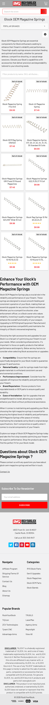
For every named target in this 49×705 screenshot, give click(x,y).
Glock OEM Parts (34, 583)
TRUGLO (29, 615)
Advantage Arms (9, 634)
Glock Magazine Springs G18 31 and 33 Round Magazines (12, 181)
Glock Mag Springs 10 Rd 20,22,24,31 (36, 218)
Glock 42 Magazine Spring (37, 105)
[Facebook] (16, 544)
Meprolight (30, 629)
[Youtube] (27, 544)
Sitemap (6, 595)
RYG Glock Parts (34, 568)
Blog (4, 586)
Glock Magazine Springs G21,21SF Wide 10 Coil (12, 218)
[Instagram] (32, 544)
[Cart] (45, 3)
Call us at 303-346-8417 (24, 537)
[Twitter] (10, 544)
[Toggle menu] (3, 3)
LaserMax (30, 620)
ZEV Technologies (10, 624)
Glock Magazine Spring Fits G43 (12, 105)
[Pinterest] (21, 544)
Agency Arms (31, 624)
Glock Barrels (32, 587)
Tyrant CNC (7, 629)
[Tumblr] (38, 544)
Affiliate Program (9, 568)
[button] (45, 34)
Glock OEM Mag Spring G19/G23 (12, 141)
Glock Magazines (34, 578)
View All (29, 634)
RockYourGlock (9, 615)
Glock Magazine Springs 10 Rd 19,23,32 (12, 258)
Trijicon (5, 620)
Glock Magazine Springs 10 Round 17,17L (37, 258)
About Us (6, 590)
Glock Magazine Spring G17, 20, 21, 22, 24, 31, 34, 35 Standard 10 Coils (36, 143)
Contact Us (5, 471)
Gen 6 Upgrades (33, 573)
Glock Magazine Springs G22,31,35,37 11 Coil (37, 179)
